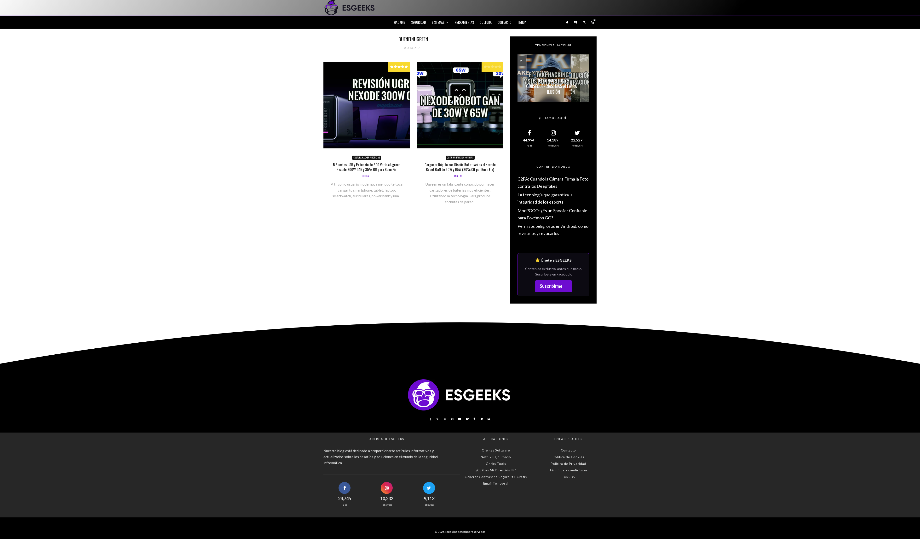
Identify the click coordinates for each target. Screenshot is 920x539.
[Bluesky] (467, 419)
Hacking (399, 22)
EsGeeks (365, 176)
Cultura (486, 22)
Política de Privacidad (568, 464)
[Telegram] (567, 22)
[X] (437, 419)
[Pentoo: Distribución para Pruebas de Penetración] (553, 78)
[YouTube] (459, 419)
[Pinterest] (452, 419)
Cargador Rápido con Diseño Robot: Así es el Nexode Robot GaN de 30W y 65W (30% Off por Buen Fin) (460, 167)
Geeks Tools (496, 464)
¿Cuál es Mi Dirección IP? (496, 470)
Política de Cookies (568, 457)
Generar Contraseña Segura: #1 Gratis (496, 477)
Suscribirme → (553, 286)
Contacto (504, 22)
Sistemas (438, 22)
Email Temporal (495, 483)
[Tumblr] (474, 419)
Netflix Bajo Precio (496, 457)
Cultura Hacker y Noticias (366, 157)
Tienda (521, 22)
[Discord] (575, 22)
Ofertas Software (496, 450)
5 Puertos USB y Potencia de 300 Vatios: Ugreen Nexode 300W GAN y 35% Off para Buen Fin (366, 167)
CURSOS (568, 477)
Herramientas (464, 22)
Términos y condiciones (568, 470)
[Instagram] (444, 419)
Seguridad (418, 22)
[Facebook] (430, 419)
